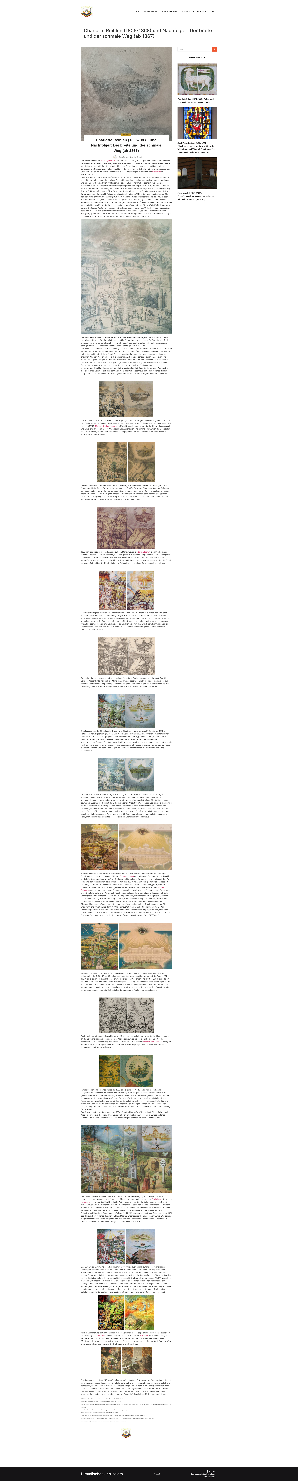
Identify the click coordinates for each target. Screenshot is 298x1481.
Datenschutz (209, 1477)
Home (138, 12)
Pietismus (156, 172)
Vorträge (201, 12)
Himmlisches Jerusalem (102, 1474)
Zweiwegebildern (107, 160)
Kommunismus (87, 1202)
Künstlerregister (169, 12)
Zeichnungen (126, 134)
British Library (144, 552)
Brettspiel (144, 1335)
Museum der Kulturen (152, 1041)
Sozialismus (157, 1199)
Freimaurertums (127, 876)
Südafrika (101, 1335)
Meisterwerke (150, 12)
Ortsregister (187, 12)
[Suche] (214, 49)
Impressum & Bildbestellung (203, 1474)
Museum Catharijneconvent (107, 426)
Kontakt (212, 1471)
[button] (213, 12)
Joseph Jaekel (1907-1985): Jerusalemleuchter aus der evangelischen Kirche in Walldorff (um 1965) (196, 196)
